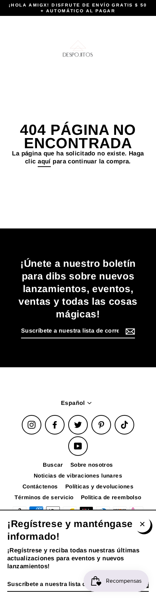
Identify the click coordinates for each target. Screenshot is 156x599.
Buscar (53, 465)
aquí (44, 161)
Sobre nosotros (91, 465)
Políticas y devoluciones (99, 486)
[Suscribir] (129, 331)
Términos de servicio (44, 497)
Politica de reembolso (111, 497)
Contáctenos (40, 486)
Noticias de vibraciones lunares (78, 475)
